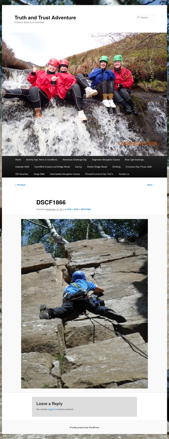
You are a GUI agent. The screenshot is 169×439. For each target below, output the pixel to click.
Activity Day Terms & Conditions (41, 159)
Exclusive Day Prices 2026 (139, 166)
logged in (52, 409)
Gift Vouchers (21, 173)
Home (18, 159)
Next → (151, 184)
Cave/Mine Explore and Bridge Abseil (52, 166)
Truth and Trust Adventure (45, 17)
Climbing (116, 166)
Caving (78, 166)
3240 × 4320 (72, 209)
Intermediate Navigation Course (65, 173)
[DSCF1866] (84, 304)
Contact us (124, 173)
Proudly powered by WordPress (84, 427)
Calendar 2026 (22, 166)
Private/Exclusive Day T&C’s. (99, 173)
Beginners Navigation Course (106, 159)
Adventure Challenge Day (75, 159)
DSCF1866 (86, 209)
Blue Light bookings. (134, 159)
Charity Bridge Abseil (97, 166)
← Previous (20, 184)
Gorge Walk (39, 173)
